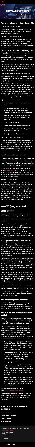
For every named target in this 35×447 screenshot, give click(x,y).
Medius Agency (10, 430)
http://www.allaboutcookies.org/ (14, 390)
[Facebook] (7, 438)
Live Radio (28, 2)
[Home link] (2, 2)
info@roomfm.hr (10, 170)
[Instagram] (5, 438)
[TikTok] (3, 438)
